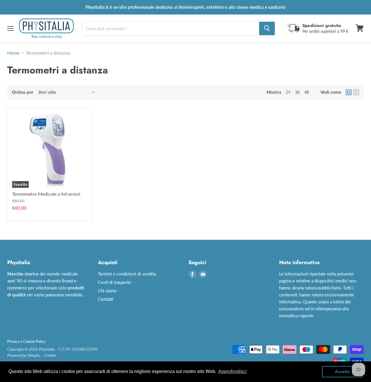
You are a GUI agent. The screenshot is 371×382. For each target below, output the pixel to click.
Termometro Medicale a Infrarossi (46, 194)
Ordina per (22, 92)
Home (13, 52)
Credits (50, 355)
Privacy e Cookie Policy (26, 341)
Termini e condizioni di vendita (127, 273)
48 (306, 92)
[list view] (356, 92)
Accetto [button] (342, 371)
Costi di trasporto (114, 282)
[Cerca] (267, 28)
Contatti (105, 299)
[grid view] (349, 92)
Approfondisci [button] (232, 371)
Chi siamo (107, 290)
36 (297, 92)
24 (288, 92)
